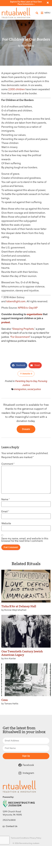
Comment (7, 464)
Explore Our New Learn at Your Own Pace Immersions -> (26, 3)
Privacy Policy (35, 838)
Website (6, 523)
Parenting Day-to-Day (26, 381)
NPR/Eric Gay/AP (28, 307)
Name (5, 499)
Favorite (27, 373)
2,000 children (16, 89)
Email (5, 511)
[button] (37, 13)
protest (5, 322)
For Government (20, 337)
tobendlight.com (15, 301)
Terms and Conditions (20, 838)
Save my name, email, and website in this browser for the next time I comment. (24, 539)
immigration (20, 389)
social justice (34, 389)
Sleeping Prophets (23, 328)
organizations (34, 314)
